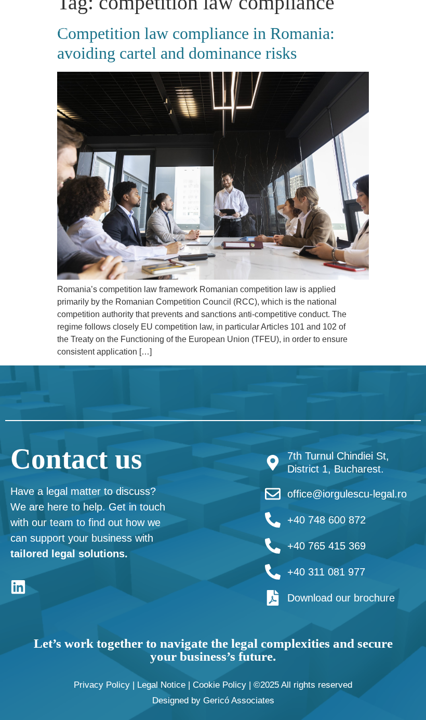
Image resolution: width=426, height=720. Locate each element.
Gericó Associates (238, 700)
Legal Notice (161, 685)
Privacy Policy (102, 685)
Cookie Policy (219, 685)
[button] (289, 24)
